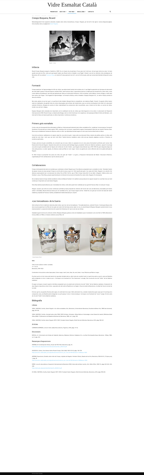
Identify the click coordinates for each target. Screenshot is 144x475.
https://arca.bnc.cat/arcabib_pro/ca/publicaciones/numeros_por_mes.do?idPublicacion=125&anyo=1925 (59, 352)
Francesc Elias (50, 75)
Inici (33, 15)
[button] (110, 12)
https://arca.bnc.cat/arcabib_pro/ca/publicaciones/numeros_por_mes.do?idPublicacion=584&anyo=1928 (59, 360)
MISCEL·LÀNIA (81, 11)
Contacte (91, 11)
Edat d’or (62, 11)
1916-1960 (71, 11)
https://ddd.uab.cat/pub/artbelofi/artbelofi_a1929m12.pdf (47, 368)
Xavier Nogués (54, 24)
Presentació (54, 11)
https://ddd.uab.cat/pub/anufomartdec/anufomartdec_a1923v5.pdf (49, 346)
